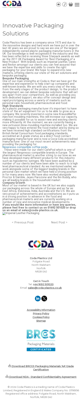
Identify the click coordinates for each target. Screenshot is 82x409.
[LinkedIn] (38, 300)
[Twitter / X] (44, 300)
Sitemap (41, 320)
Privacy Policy (41, 313)
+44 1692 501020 (43, 284)
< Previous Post (23, 222)
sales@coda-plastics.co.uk (45, 287)
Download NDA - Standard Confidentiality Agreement (42, 376)
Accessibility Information (41, 309)
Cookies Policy (41, 317)
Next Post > (59, 222)
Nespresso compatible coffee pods (24, 147)
